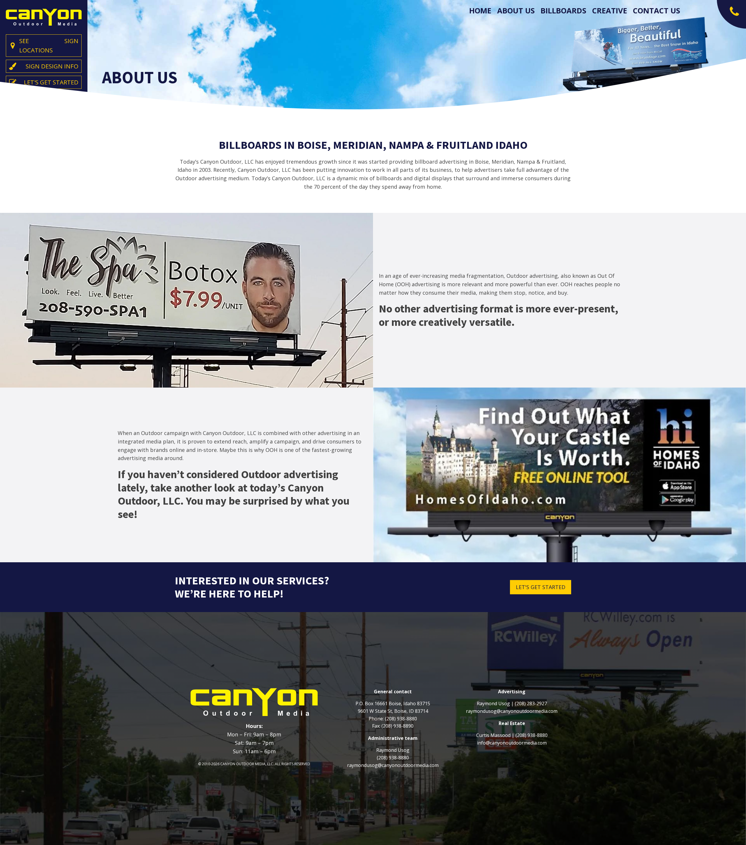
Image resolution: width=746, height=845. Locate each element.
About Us (516, 11)
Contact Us (656, 11)
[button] (731, 14)
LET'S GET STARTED (540, 587)
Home (480, 11)
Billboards (563, 11)
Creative (609, 11)
